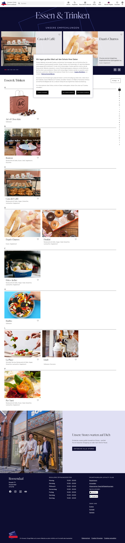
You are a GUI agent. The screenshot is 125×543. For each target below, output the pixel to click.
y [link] (119, 142)
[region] (63, 76)
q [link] (119, 125)
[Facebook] (10, 491)
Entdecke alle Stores (84, 449)
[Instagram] (15, 491)
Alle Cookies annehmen (83, 92)
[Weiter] (119, 69)
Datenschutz (86, 538)
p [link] (119, 122)
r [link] (119, 127)
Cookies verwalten (110, 538)
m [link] (119, 116)
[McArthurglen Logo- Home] (3, 3)
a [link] (119, 89)
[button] (59, 34)
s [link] (119, 129)
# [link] (119, 87)
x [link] (119, 140)
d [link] (119, 96)
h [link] (119, 105)
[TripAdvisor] (25, 491)
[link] (11, 4)
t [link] (119, 131)
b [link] (119, 92)
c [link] (119, 94)
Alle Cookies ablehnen (68, 92)
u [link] (119, 133)
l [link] (119, 114)
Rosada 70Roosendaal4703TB (12, 485)
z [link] (119, 144)
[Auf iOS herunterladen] (93, 492)
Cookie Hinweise (97, 538)
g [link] (119, 103)
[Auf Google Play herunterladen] (93, 496)
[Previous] (115, 69)
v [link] (119, 136)
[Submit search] (19, 3)
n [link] (119, 118)
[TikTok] (20, 491)
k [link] (119, 111)
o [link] (119, 120)
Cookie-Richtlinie (79, 72)
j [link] (119, 109)
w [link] (119, 138)
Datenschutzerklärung (47, 74)
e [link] (119, 98)
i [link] (119, 107)
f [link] (119, 100)
